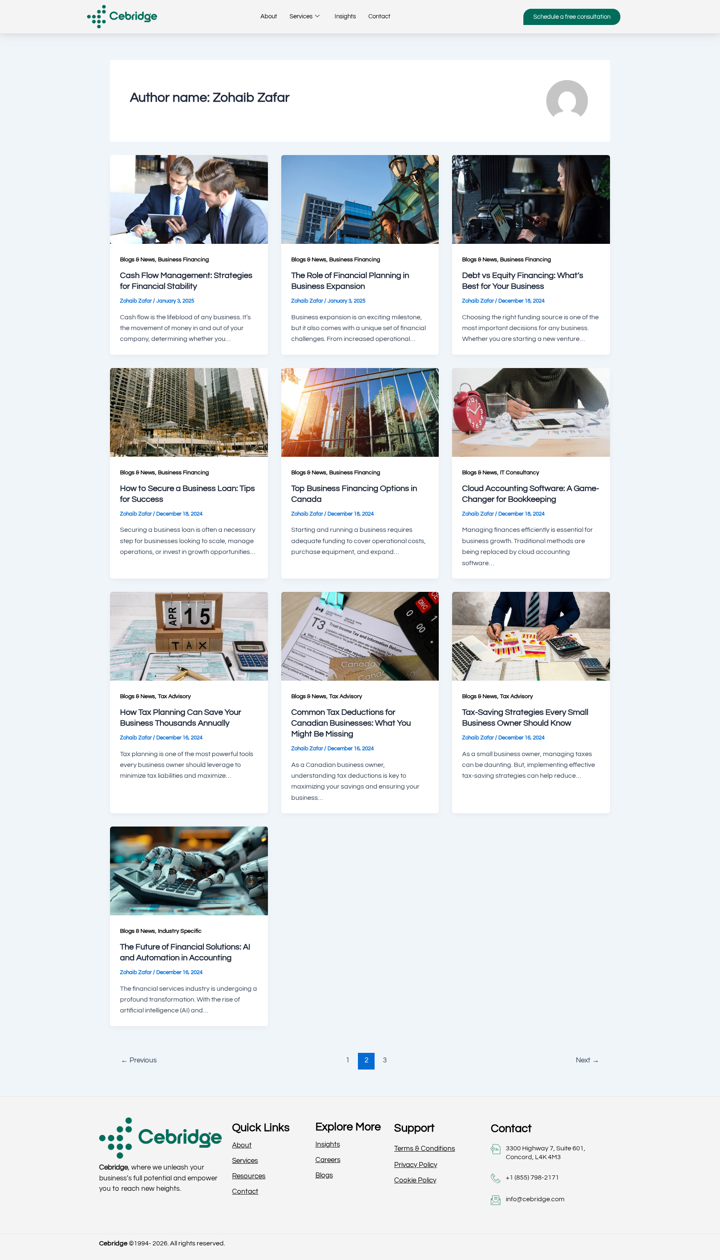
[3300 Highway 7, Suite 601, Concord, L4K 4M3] (495, 1149)
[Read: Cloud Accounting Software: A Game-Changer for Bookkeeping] (531, 411)
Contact (379, 16)
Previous (139, 1060)
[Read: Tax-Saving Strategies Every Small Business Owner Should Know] (531, 635)
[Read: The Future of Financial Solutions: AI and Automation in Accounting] (189, 870)
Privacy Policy (415, 1165)
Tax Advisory (174, 696)
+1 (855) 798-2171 (532, 1177)
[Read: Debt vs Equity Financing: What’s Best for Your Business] (531, 198)
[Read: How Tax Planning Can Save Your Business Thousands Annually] (189, 635)
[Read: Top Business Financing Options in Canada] (360, 411)
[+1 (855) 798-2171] (495, 1178)
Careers (327, 1160)
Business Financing (183, 260)
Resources (248, 1176)
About (268, 16)
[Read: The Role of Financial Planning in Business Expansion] (360, 198)
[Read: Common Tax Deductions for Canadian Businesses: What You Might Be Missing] (360, 635)
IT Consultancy (519, 473)
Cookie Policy (415, 1180)
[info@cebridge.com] (495, 1200)
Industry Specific (180, 931)
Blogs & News (137, 260)
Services (301, 16)
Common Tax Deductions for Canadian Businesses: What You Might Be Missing (351, 723)
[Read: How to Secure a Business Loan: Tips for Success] (189, 411)
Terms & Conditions (424, 1148)
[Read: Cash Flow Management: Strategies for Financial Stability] (189, 198)
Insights (345, 16)
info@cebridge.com (535, 1199)
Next (587, 1060)
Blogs (324, 1175)
